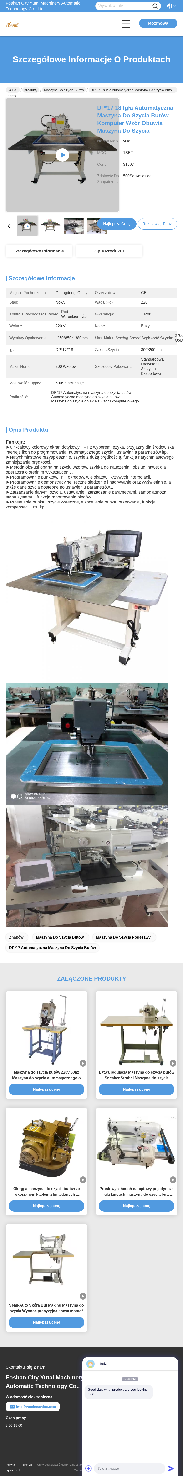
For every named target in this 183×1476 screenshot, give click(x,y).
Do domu (12, 90)
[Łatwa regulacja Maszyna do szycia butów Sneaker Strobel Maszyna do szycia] (136, 1028)
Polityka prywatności (13, 1467)
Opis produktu (109, 251)
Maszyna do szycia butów (64, 90)
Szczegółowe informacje (39, 251)
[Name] (155, 6)
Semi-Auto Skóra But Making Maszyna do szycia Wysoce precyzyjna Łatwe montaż (46, 1308)
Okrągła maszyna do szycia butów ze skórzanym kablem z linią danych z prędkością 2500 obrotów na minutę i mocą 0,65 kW (46, 1192)
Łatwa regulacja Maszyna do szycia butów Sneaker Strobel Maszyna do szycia (136, 1075)
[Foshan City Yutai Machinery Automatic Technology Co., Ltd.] (32, 24)
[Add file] (88, 1468)
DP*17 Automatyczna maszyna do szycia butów (52, 948)
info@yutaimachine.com (36, 1406)
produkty (30, 90)
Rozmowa (158, 23)
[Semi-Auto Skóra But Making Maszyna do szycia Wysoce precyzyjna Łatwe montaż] (46, 1261)
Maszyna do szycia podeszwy (123, 937)
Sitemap (27, 1464)
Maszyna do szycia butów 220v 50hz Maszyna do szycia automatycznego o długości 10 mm (46, 1075)
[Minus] (171, 1364)
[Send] (171, 1468)
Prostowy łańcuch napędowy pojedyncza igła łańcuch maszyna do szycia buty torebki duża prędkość (136, 1192)
